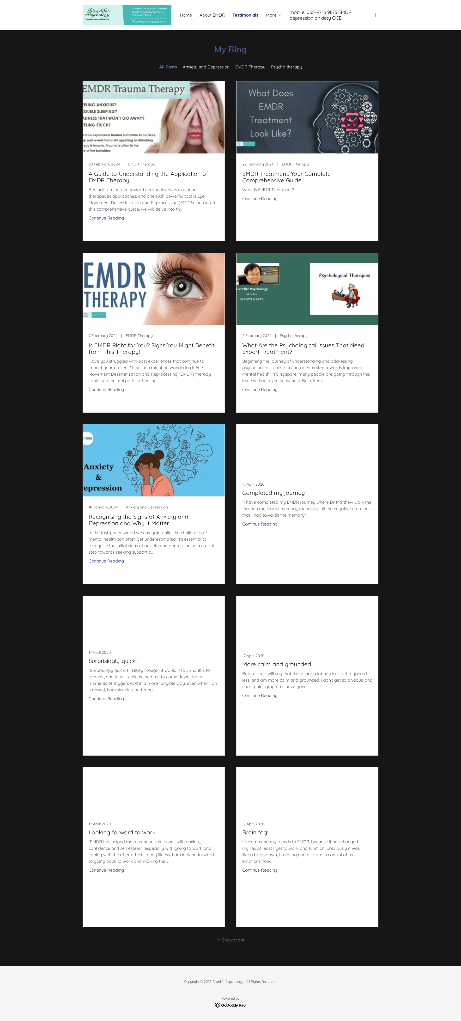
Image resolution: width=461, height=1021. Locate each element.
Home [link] (186, 15)
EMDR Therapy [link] (250, 67)
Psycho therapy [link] (286, 67)
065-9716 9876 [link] (322, 12)
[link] (127, 14)
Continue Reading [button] (106, 218)
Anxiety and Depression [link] (206, 67)
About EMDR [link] (212, 15)
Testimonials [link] (245, 15)
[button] (273, 15)
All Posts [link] (168, 67)
